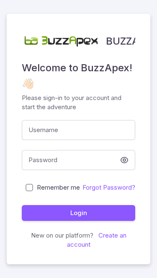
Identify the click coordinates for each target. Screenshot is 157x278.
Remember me (58, 187)
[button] (124, 160)
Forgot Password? (108, 187)
